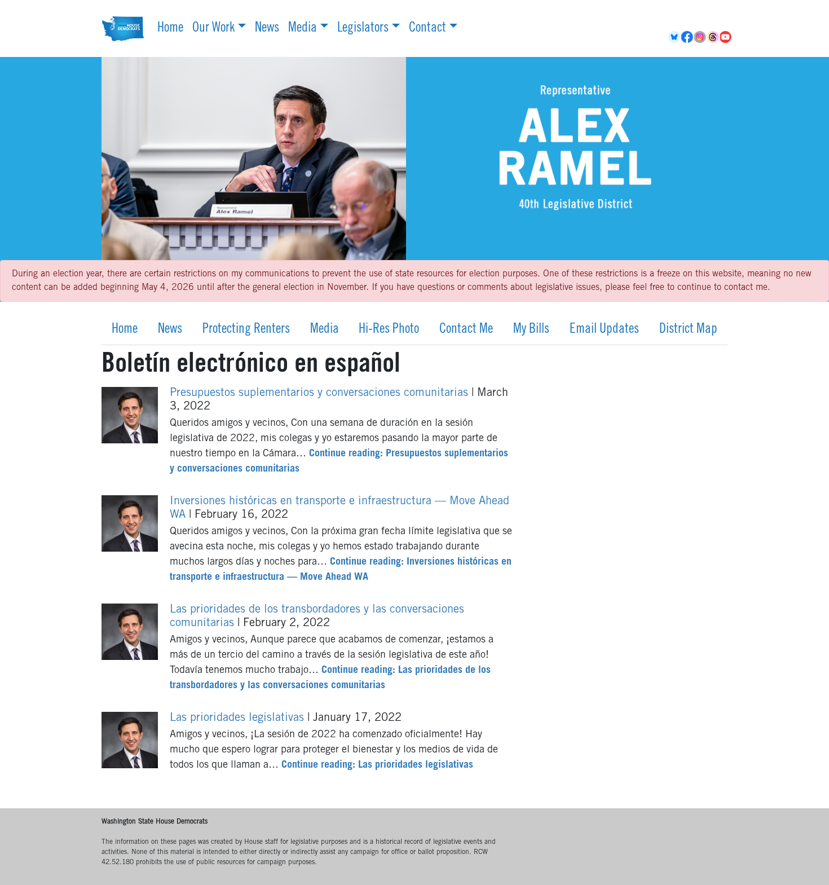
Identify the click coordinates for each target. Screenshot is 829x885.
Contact (427, 29)
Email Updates (604, 330)
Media (302, 29)
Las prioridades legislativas (238, 718)
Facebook (687, 37)
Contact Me (466, 330)
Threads (713, 37)
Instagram (700, 37)
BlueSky (674, 37)
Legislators (363, 29)
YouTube (726, 37)
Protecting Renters (246, 330)
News (267, 29)
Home (170, 29)
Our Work (213, 29)
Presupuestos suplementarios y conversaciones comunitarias (320, 393)
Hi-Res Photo (389, 330)
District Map (688, 330)
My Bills (531, 330)
